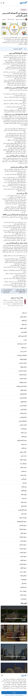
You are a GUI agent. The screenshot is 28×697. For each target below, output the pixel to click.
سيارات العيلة (23, 467)
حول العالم (24, 448)
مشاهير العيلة (23, 575)
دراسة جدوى (23, 455)
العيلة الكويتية (23, 401)
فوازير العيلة (23, 494)
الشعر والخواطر (22, 382)
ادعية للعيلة (23, 347)
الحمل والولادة (23, 367)
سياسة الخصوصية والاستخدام (10, 695)
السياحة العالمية (22, 374)
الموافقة (14, 692)
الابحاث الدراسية (22, 363)
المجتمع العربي (23, 417)
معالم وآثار (24, 583)
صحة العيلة (23, 471)
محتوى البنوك (23, 533)
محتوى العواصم (22, 564)
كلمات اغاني (23, 513)
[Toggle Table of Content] (24, 49)
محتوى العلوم (23, 560)
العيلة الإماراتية (23, 394)
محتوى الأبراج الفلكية (21, 521)
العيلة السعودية (23, 398)
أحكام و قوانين (23, 316)
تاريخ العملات (23, 428)
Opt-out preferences (19, 695)
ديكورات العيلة (23, 459)
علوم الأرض (23, 479)
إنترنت (25, 340)
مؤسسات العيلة (22, 517)
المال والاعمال (23, 413)
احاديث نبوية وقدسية (21, 343)
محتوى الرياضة (23, 548)
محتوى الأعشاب (22, 525)
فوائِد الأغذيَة (23, 490)
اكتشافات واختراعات (21, 355)
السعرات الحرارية (22, 370)
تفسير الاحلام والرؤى (21, 440)
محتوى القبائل (23, 568)
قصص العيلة (23, 502)
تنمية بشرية (23, 444)
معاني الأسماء (23, 587)
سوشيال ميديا (23, 463)
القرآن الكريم (23, 409)
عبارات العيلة (23, 475)
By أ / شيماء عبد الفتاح (20, 19)
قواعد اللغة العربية (22, 510)
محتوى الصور (23, 556)
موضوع (3, 19)
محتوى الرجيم (23, 541)
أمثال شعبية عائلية (22, 336)
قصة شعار (24, 498)
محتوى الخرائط (23, 537)
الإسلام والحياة (23, 359)
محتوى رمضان (23, 571)
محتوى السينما (23, 552)
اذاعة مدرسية (23, 351)
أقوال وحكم (23, 332)
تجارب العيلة (23, 432)
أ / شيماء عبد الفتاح (16, 298)
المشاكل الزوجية (22, 421)
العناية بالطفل (23, 390)
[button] (2, 675)
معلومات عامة (23, 591)
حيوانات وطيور (23, 452)
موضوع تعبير (23, 9)
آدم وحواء (24, 312)
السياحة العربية (23, 378)
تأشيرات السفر (23, 425)
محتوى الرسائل (23, 544)
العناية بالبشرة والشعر (21, 386)
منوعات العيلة (23, 595)
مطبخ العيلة (23, 579)
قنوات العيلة (23, 506)
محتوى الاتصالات (22, 529)
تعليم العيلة (23, 436)
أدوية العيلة (24, 320)
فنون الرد (24, 483)
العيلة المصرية (23, 405)
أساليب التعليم (23, 328)
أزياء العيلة (24, 324)
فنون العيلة (23, 486)
